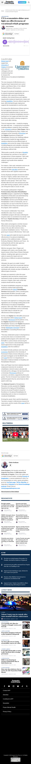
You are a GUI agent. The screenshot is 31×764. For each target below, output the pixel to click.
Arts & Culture (6, 631)
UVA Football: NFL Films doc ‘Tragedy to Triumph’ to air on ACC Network (11, 625)
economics (8, 129)
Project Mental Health (9, 707)
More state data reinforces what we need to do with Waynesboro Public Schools (11, 670)
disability (25, 152)
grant (7, 61)
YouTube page (11, 482)
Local (3, 612)
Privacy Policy (7, 711)
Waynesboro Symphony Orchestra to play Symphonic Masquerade (11, 633)
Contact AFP (6, 690)
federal (3, 61)
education (15, 169)
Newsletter (6, 703)
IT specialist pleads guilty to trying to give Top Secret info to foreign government (11, 652)
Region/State (5, 16)
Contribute (22, 2)
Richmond (22, 133)
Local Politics (6, 667)
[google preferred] (8, 34)
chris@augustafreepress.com (10, 488)
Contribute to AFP (8, 699)
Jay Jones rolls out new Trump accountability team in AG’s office (11, 642)
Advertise (5, 694)
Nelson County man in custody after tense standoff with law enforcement (14, 615)
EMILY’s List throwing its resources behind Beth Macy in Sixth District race (10, 661)
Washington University (12, 327)
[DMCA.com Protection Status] (15, 759)
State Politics (5, 640)
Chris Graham (7, 521)
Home (2, 10)
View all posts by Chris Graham (10, 491)
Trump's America (6, 649)
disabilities (9, 101)
